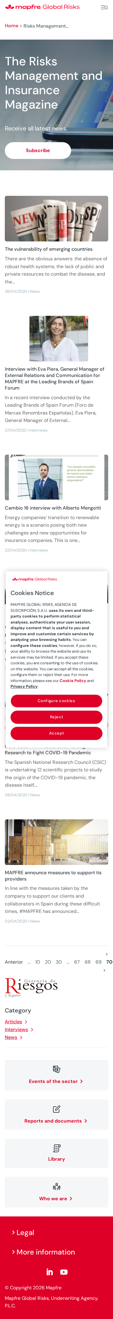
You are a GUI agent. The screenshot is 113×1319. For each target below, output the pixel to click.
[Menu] (104, 7)
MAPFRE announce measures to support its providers (53, 875)
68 (88, 962)
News (11, 1037)
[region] (57, 659)
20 (48, 962)
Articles (13, 1021)
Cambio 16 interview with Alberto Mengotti (53, 508)
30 (59, 962)
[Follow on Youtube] (63, 1272)
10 (37, 962)
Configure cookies (56, 700)
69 (99, 962)
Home (11, 25)
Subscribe (38, 150)
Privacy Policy (24, 686)
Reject (56, 716)
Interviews (16, 1029)
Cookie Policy (73, 680)
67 (77, 962)
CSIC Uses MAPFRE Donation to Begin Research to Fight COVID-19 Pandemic (48, 749)
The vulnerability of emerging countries (49, 249)
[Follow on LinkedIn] (49, 1272)
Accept (56, 733)
